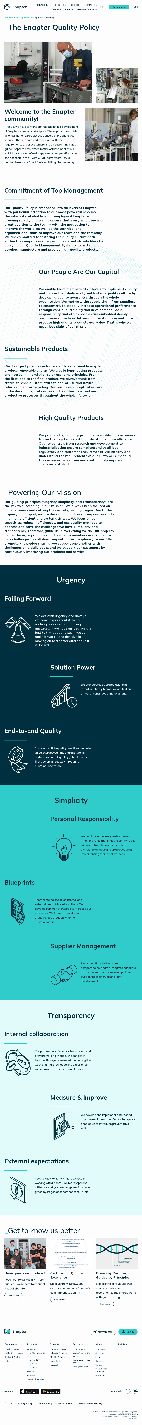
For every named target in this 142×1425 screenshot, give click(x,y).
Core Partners (79, 1349)
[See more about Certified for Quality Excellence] (71, 1270)
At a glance (100, 1349)
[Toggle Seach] (135, 7)
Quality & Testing (12, 1357)
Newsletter (105, 1331)
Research (54, 1365)
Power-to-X (55, 1361)
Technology (41, 4)
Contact (98, 1365)
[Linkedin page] (128, 1391)
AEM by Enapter (11, 1349)
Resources (31, 1375)
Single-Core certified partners (82, 1354)
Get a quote (119, 7)
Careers (98, 1361)
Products (59, 4)
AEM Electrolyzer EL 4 (36, 1354)
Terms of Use (65, 1403)
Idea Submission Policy (90, 1403)
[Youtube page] (135, 1391)
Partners (90, 4)
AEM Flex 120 (33, 1360)
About (55, 8)
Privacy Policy (24, 1403)
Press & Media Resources (102, 1370)
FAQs (6, 1361)
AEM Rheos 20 (33, 1368)
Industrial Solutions (58, 1353)
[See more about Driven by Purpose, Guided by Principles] (117, 1272)
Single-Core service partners (81, 1361)
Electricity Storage (58, 1349)
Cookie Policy (45, 1403)
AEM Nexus (32, 1364)
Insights (69, 8)
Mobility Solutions (58, 1357)
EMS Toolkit (32, 1372)
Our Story (99, 1353)
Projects (74, 4)
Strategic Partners (81, 1367)
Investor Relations (87, 8)
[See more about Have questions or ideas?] (25, 1268)
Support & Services (35, 1379)
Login (130, 1331)
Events (98, 1357)
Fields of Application (13, 1353)
